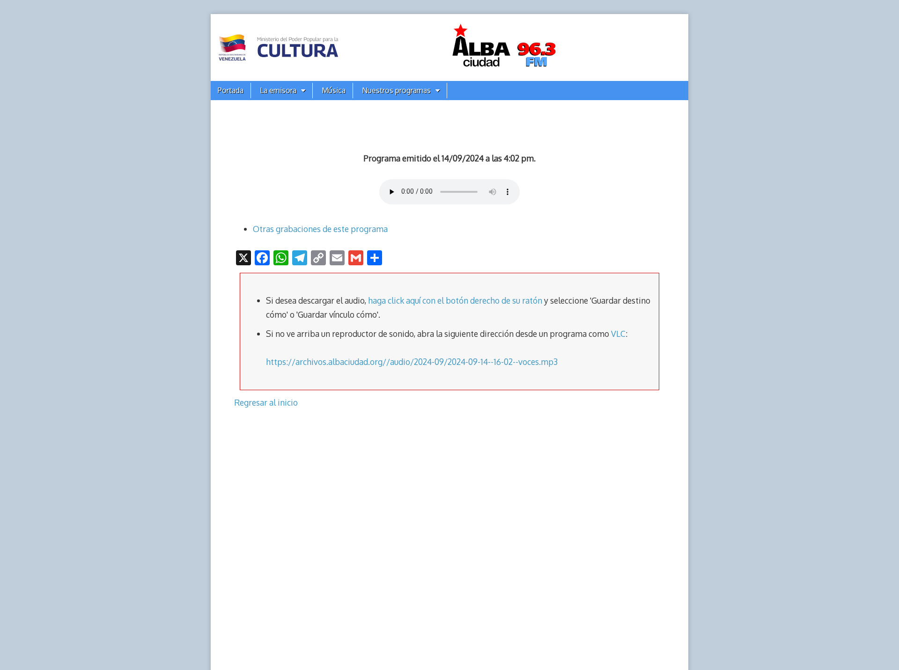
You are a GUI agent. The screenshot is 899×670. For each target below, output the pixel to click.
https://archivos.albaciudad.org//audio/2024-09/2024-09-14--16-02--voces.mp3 (412, 362)
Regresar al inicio (266, 402)
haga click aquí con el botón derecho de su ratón (455, 300)
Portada (230, 90)
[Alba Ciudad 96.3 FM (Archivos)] (449, 47)
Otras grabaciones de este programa (320, 229)
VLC (618, 333)
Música (334, 90)
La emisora (278, 90)
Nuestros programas (396, 90)
